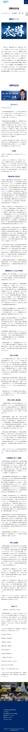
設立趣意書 (14, 13)
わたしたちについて (5, 13)
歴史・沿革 (21, 13)
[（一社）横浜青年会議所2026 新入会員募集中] (5, 2)
